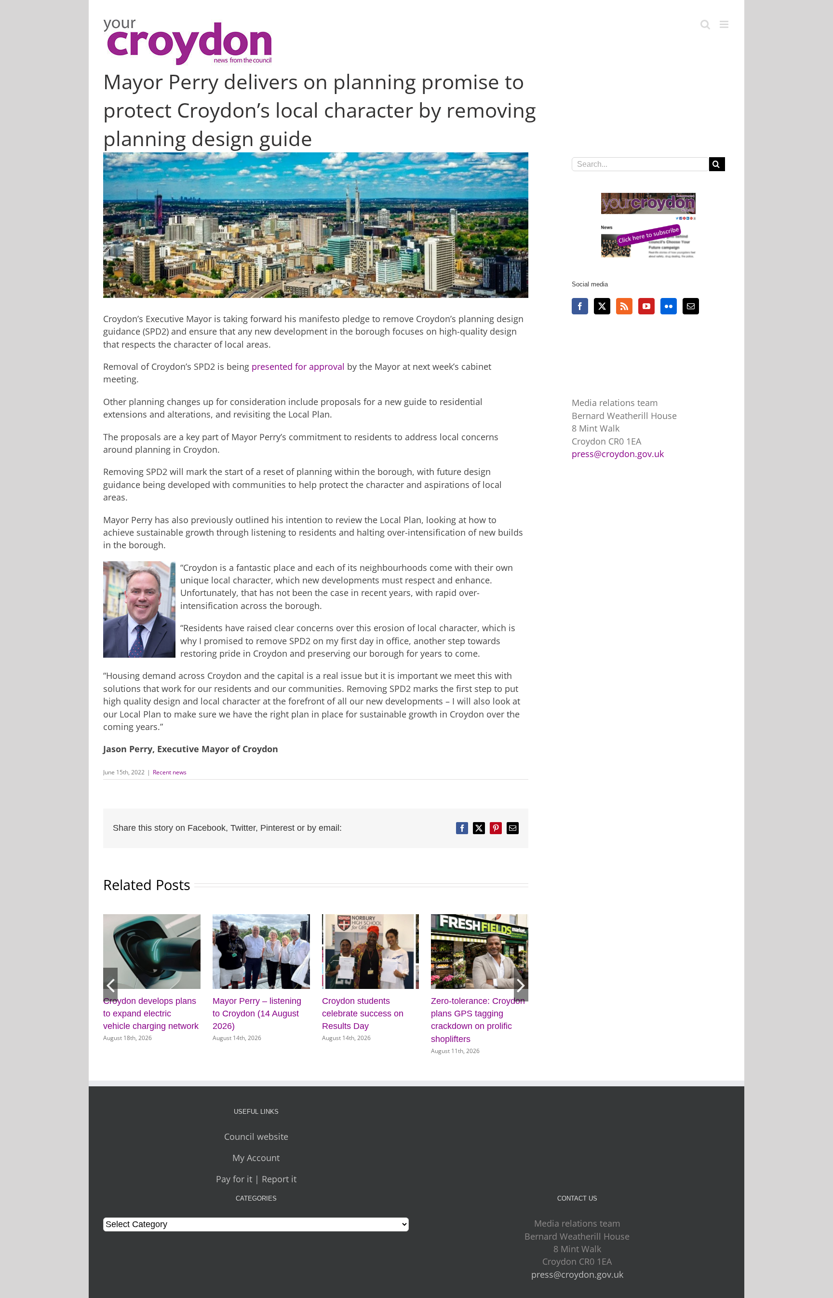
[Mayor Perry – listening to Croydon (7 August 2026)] (479, 920)
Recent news (170, 772)
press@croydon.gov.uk (618, 454)
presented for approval (298, 366)
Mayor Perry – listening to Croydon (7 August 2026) (475, 1013)
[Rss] (624, 306)
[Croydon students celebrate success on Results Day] (152, 920)
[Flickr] (668, 306)
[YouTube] (646, 306)
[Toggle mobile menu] (725, 24)
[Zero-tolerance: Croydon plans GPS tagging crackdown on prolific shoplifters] (261, 920)
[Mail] (691, 306)
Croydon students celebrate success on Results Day (144, 1013)
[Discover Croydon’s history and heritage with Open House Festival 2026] (370, 920)
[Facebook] (580, 306)
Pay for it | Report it (256, 1179)
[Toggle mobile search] (705, 24)
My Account (256, 1157)
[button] (110, 984)
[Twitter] (602, 306)
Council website (256, 1136)
